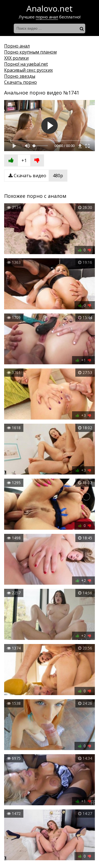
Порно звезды (19, 76)
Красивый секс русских (28, 70)
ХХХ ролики (16, 58)
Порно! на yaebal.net (26, 64)
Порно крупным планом (30, 52)
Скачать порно (20, 82)
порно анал (47, 17)
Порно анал (17, 46)
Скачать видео (38, 176)
